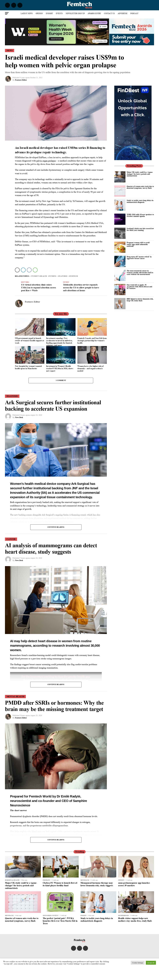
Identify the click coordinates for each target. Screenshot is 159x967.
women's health (39, 276)
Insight (49, 13)
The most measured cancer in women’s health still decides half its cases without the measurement (140, 272)
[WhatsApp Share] (35, 270)
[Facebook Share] (29, 270)
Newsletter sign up (75, 13)
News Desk (19, 417)
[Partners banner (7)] (57, 44)
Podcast (134, 13)
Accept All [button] (150, 963)
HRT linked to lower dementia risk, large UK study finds (140, 300)
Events (59, 13)
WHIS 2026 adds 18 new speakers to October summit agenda (140, 215)
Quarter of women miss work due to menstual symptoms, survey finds (140, 187)
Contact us (109, 13)
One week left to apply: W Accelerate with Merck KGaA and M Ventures (139, 286)
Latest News (27, 13)
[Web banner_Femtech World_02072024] (133, 159)
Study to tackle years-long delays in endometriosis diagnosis (140, 201)
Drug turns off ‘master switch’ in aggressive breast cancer (139, 257)
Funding (52, 276)
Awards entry (94, 13)
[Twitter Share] (17, 270)
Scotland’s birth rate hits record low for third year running (140, 229)
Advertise (122, 13)
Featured (63, 276)
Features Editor (21, 80)
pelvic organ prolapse (46, 160)
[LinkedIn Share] (23, 270)
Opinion (39, 13)
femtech (74, 276)
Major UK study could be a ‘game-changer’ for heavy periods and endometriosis (140, 174)
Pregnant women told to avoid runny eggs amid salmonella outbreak (138, 244)
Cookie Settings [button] (137, 963)
